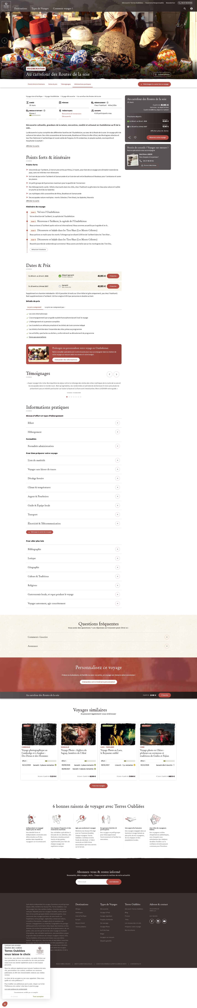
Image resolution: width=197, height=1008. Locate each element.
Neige (102, 934)
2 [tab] (69, 396)
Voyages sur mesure (107, 937)
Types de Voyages (40, 8)
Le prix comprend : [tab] (34, 307)
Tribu (126, 920)
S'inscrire (113, 276)
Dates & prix (52, 84)
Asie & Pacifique (80, 916)
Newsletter (170, 3)
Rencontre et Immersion (71, 113)
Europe (77, 920)
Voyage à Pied (105, 912)
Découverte (66, 116)
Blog (126, 912)
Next (116, 374)
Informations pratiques (82, 84)
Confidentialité (135, 964)
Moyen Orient (80, 923)
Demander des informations (66, 360)
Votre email (82, 882)
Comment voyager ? (63, 8)
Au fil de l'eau (104, 930)
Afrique (77, 909)
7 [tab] (80, 396)
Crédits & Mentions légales (83, 964)
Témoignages (66, 84)
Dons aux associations (37, 337)
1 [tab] (67, 396)
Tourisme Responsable (154, 3)
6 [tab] (78, 396)
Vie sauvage (104, 923)
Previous (109, 374)
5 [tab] (76, 396)
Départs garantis (106, 941)
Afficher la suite (32, 146)
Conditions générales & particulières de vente (111, 964)
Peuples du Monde (106, 920)
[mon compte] (190, 8)
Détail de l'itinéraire (39, 250)
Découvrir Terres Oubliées (132, 3)
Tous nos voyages (98, 786)
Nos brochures (130, 930)
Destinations (20, 8)
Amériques (79, 912)
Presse (127, 916)
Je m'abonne (114, 882)
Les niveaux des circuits (133, 923)
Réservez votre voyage (157, 137)
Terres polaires (80, 927)
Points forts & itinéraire (36, 84)
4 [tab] (74, 396)
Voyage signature (106, 916)
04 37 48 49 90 (153, 916)
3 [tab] (71, 396)
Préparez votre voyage (133, 927)
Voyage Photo (105, 927)
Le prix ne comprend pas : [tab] (55, 307)
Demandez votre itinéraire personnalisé (98, 682)
